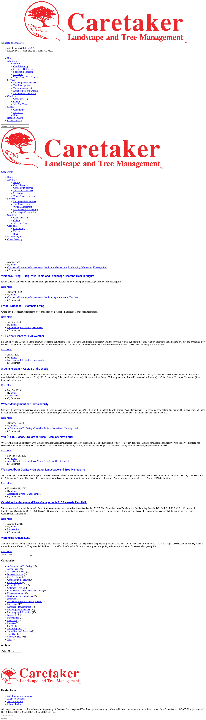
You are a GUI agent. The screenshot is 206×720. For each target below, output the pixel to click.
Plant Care (12, 620)
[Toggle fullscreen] (5, 715)
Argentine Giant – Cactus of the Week (24, 368)
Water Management (22, 88)
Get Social (12, 107)
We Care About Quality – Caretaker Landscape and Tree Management (44, 469)
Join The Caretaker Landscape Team (24, 601)
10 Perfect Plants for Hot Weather (22, 336)
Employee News (35, 461)
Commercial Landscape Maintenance (25, 267)
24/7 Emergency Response (20, 696)
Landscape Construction (24, 93)
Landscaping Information (80, 267)
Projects (11, 623)
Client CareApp (14, 120)
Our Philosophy (20, 66)
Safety (10, 626)
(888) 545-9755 (28, 48)
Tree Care (12, 634)
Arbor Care (12, 569)
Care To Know (14, 577)
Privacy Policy (14, 704)
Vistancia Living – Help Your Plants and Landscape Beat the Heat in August (47, 276)
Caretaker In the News (18, 579)
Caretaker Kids (14, 582)
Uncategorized (100, 267)
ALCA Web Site (15, 701)
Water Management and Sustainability (24, 404)
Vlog (9, 639)
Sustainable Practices (23, 71)
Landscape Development (19, 607)
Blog (15, 115)
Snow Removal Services (19, 631)
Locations (18, 74)
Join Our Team (20, 104)
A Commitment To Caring (19, 428)
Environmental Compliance (20, 596)
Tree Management (21, 85)
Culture (16, 101)
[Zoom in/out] (2, 715)
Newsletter (74, 297)
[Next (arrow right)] (5, 718)
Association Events (16, 461)
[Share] (8, 715)
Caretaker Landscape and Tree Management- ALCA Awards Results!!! (44, 502)
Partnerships (13, 529)
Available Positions (16, 698)
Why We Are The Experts (25, 77)
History (16, 63)
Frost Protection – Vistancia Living (22, 306)
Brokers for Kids (15, 574)
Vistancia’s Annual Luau (15, 537)
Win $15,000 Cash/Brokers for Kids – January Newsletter (37, 437)
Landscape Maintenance (24, 82)
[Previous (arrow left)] (2, 718)
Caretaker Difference (23, 69)
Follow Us (18, 112)
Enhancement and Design (25, 90)
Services (11, 80)
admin (14, 264)
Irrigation (11, 598)
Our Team (12, 96)
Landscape (12, 604)
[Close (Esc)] (11, 715)
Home (10, 58)
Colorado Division (16, 588)
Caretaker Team (20, 99)
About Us (12, 61)
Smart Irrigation (14, 628)
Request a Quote (15, 118)
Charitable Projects (42, 428)
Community (19, 109)
